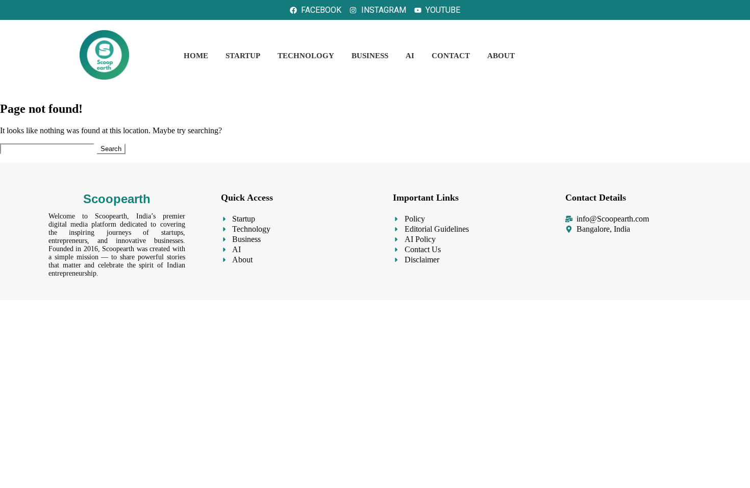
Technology (306, 56)
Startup (243, 56)
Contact (451, 56)
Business (370, 56)
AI (410, 56)
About (501, 56)
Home (196, 56)
